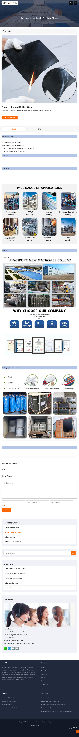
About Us (44, 671)
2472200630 (10, 638)
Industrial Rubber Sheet (12, 527)
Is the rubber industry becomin (15, 573)
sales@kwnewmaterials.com (18, 635)
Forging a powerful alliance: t (14, 578)
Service (43, 681)
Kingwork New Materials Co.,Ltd (37, 722)
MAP (37, 725)
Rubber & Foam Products (13, 542)
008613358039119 (17, 640)
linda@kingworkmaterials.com (18, 632)
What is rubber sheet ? (12, 583)
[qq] (72, 728)
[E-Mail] (74, 728)
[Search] (73, 553)
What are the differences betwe (15, 569)
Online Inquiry (11, 117)
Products (44, 674)
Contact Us (44, 684)
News (43, 677)
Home (43, 667)
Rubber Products (10, 537)
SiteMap (32, 725)
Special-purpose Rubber (9, 701)
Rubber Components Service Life (15, 588)
